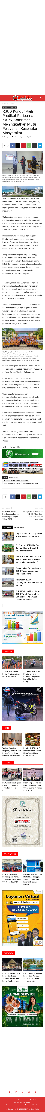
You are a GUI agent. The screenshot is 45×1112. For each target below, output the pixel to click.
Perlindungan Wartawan (22, 1102)
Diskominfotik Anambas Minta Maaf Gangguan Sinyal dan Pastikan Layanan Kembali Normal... (32, 879)
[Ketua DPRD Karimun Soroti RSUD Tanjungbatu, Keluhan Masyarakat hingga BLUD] (8, 559)
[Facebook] (12, 145)
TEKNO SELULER (10, 854)
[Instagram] (16, 1092)
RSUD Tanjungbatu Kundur (11, 483)
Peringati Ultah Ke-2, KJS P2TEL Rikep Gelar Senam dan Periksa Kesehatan (33, 515)
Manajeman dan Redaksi (13, 1100)
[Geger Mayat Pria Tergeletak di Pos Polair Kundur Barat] (8, 536)
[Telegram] (40, 145)
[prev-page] (3, 605)
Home (4, 104)
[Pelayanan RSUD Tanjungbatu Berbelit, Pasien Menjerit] (8, 582)
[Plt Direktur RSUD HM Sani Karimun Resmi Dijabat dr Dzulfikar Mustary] (8, 548)
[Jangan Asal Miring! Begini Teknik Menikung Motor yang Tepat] (12, 662)
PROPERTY (8, 763)
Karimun (11, 104)
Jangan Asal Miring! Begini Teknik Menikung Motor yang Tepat (11, 674)
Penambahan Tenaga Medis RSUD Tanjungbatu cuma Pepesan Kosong (28, 571)
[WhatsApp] (29, 145)
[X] (17, 145)
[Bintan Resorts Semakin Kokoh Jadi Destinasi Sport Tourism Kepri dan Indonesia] (33, 964)
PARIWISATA (8, 953)
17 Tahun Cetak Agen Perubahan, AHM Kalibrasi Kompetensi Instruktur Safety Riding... (31, 676)
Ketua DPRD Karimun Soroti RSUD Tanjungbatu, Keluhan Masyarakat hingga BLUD (28, 559)
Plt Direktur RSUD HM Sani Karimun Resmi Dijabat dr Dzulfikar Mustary (28, 548)
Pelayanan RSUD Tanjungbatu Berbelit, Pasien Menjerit (29, 582)
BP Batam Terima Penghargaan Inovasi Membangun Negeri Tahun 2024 (10, 515)
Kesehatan (13, 107)
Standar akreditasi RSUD (30, 483)
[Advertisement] (22, 23)
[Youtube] (35, 1092)
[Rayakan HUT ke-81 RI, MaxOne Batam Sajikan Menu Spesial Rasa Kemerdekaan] (33, 739)
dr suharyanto (13, 477)
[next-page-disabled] (7, 605)
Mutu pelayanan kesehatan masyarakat (15, 480)
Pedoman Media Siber (31, 1100)
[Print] (34, 145)
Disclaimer (35, 1105)
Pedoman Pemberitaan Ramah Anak (18, 1105)
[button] (4, 98)
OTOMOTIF (8, 651)
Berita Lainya (19, 527)
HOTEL (6, 728)
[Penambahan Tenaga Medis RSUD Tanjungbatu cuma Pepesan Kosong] (8, 571)
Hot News (7, 527)
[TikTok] (22, 1092)
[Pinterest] (23, 145)
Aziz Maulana (13, 137)
